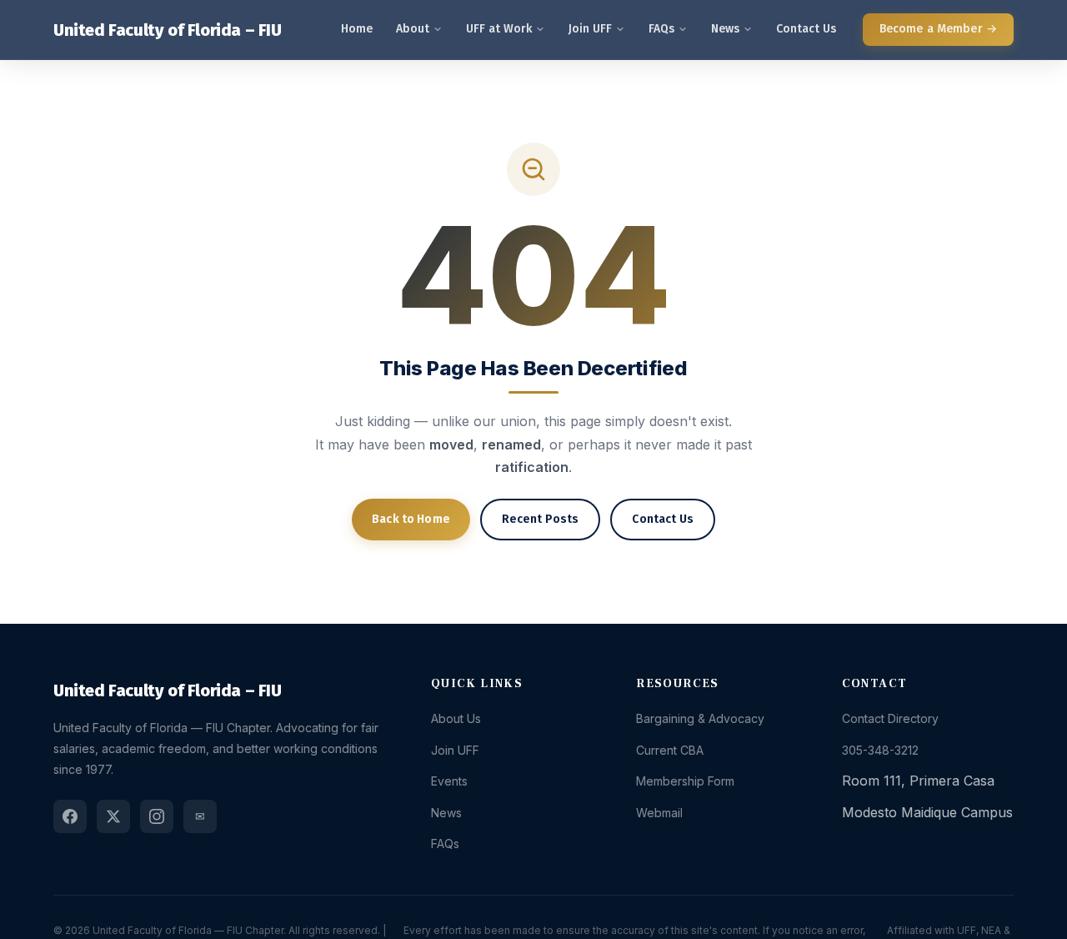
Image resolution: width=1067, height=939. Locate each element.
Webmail (659, 813)
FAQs (661, 29)
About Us (456, 718)
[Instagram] (156, 816)
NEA (991, 930)
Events (449, 781)
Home (357, 29)
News (725, 29)
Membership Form (685, 781)
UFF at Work (499, 29)
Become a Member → (938, 29)
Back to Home (411, 519)
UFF (966, 930)
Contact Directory (890, 718)
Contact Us (806, 29)
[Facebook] (70, 816)
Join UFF (590, 29)
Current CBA (670, 750)
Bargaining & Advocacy (700, 718)
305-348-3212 (880, 750)
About (412, 29)
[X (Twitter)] (113, 816)
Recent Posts (540, 519)
